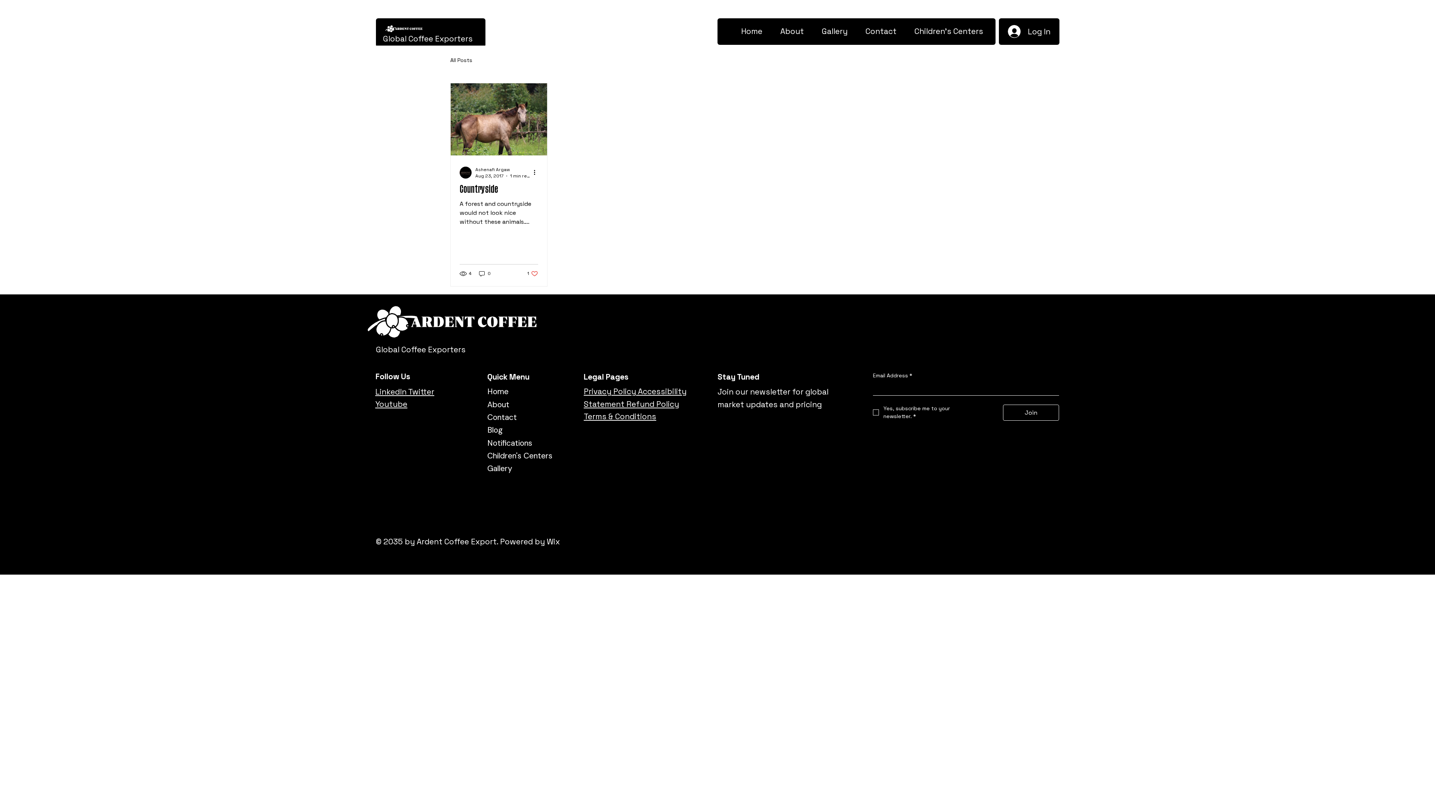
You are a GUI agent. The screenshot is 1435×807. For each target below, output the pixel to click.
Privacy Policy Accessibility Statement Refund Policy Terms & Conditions (635, 403)
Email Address (892, 375)
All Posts (461, 60)
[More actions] (537, 172)
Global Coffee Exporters (428, 39)
